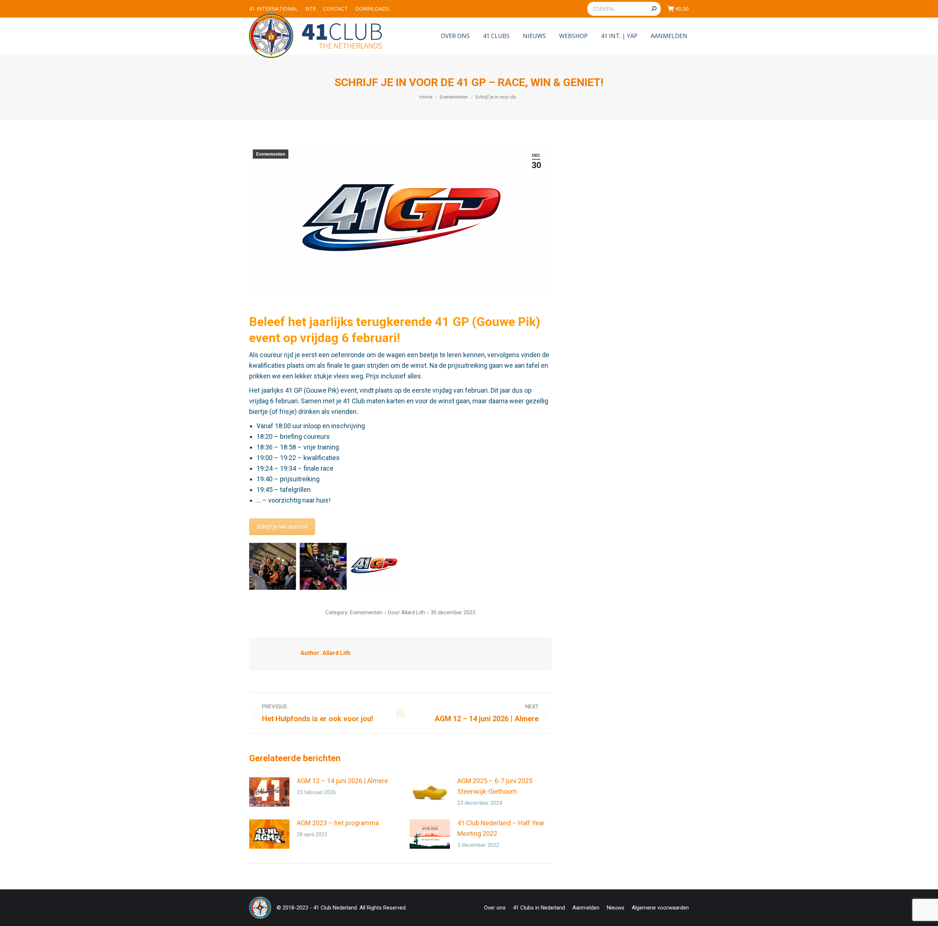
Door (406, 612)
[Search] (653, 9)
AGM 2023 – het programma (338, 823)
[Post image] (269, 792)
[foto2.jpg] (323, 566)
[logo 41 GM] (373, 566)
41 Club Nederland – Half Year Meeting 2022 (500, 828)
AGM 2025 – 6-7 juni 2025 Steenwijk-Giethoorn (494, 786)
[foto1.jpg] (272, 566)
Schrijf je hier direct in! (282, 527)
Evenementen (270, 154)
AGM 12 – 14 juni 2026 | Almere (342, 781)
